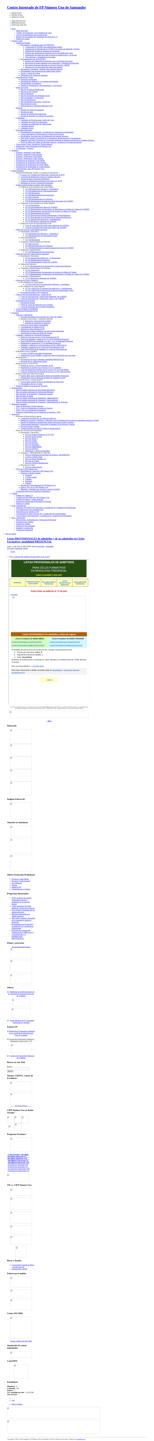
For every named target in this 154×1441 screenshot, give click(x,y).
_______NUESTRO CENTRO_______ (21, 1106)
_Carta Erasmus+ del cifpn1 (18, 1155)
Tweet (12, 552)
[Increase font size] (19, 21)
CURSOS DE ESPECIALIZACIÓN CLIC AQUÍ (31, 557)
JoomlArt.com (81, 1439)
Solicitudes (50, 546)
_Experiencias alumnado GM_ (18, 1165)
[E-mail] (10, 548)
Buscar (9, 1067)
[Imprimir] (18, 548)
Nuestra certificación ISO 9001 (21, 1341)
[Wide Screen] (17, 15)
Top (13, 1400)
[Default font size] (18, 23)
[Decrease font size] (19, 25)
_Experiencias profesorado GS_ (18, 1171)
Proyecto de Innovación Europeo (21, 947)
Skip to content (10, 534)
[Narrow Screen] (18, 17)
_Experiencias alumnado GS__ (18, 1167)
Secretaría (41, 546)
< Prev (49, 721)
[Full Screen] (17, 13)
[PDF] (25, 548)
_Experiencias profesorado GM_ (18, 1169)
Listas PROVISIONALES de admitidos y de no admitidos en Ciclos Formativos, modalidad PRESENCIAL (45, 540)
